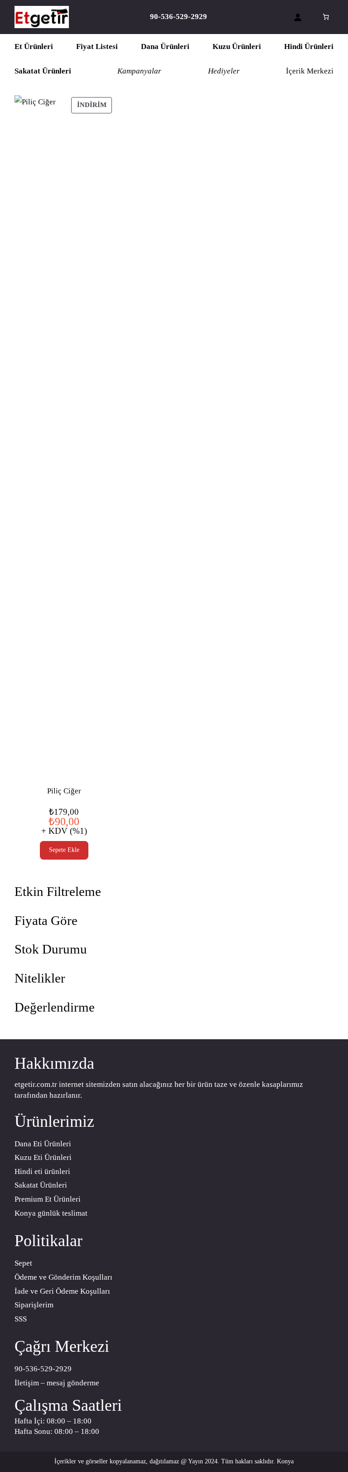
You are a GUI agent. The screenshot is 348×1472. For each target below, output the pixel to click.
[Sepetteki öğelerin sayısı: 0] (326, 17)
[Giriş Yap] (298, 17)
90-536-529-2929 (43, 1368)
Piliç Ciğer (64, 791)
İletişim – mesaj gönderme (56, 1383)
